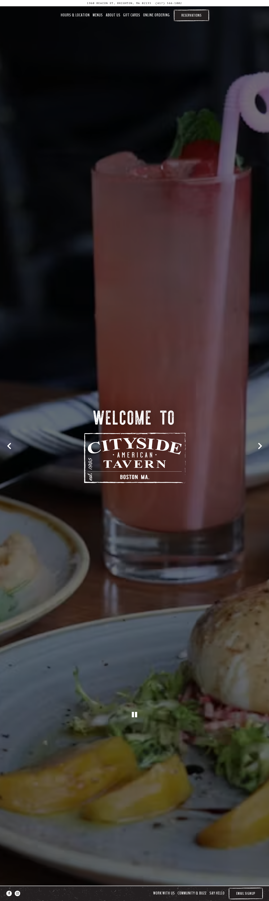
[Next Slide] (260, 446)
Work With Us (164, 893)
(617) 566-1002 (169, 3)
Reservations (191, 15)
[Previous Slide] (9, 446)
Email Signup (245, 893)
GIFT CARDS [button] (131, 15)
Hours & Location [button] (75, 15)
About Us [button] (113, 15)
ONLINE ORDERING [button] (156, 15)
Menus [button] (98, 15)
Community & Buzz (192, 893)
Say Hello (217, 893)
